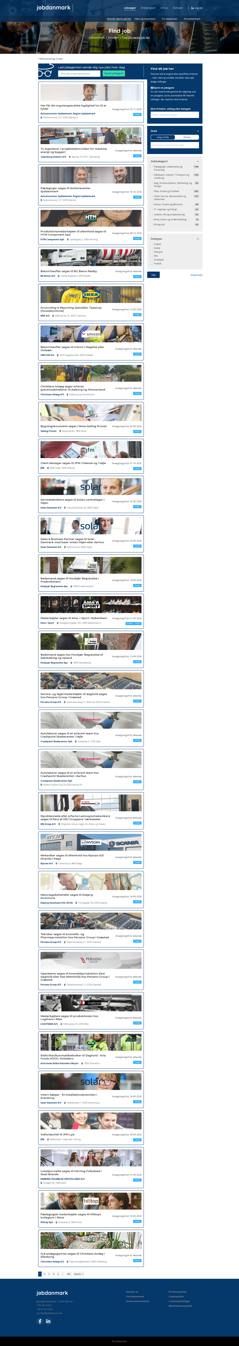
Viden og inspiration (144, 18)
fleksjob (158, 251)
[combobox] (175, 115)
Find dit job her (162, 68)
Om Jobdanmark (135, 1296)
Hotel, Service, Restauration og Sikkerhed (170, 198)
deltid (157, 248)
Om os (164, 8)
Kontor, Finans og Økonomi (168, 204)
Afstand (186, 137)
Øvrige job (159, 224)
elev (156, 255)
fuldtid (157, 244)
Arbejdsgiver (148, 8)
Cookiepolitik (176, 1296)
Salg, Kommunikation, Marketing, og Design (173, 184)
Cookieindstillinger (179, 1301)
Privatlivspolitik (177, 1291)
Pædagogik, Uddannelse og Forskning (168, 168)
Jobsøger (130, 8)
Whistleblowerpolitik (180, 1305)
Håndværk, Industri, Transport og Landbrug (171, 176)
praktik (157, 263)
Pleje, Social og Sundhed (166, 191)
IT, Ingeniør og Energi (165, 209)
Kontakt (178, 8)
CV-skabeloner (169, 18)
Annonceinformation (137, 1301)
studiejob (159, 259)
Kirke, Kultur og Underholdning (170, 219)
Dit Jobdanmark (192, 18)
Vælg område (163, 137)
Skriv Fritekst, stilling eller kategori (171, 108)
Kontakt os (132, 1291)
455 (69, 1274)
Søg (153, 274)
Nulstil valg (196, 274)
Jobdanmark (97, 37)
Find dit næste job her (119, 18)
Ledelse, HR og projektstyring (169, 214)
